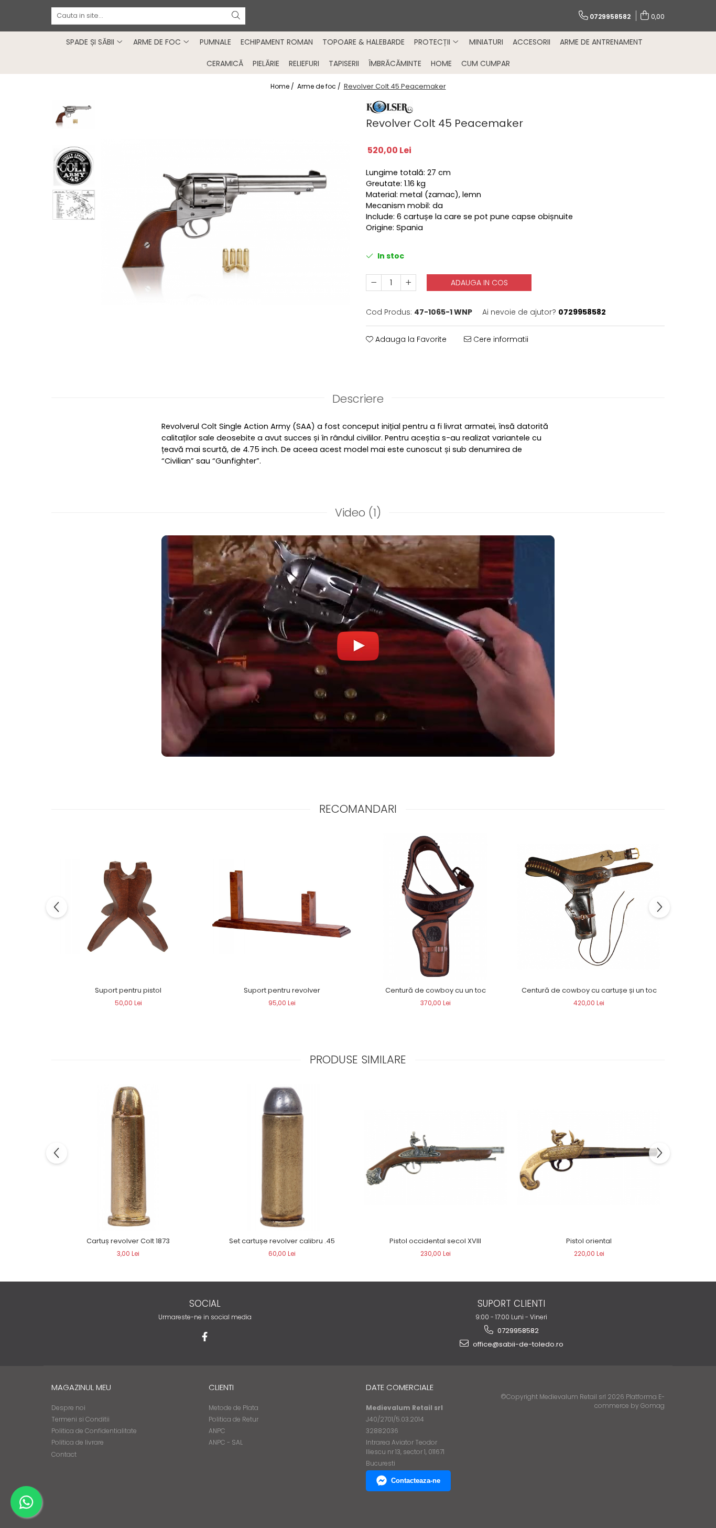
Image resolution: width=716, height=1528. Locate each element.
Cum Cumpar (485, 63)
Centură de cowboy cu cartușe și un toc (589, 990)
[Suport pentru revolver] (281, 906)
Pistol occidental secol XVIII (435, 1241)
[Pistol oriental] (588, 1157)
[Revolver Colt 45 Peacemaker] (225, 222)
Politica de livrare (77, 1442)
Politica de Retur (233, 1419)
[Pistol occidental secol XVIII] (435, 1157)
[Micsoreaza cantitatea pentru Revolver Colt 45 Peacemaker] (374, 282)
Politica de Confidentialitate (94, 1430)
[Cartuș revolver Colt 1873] (128, 1157)
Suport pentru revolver (282, 990)
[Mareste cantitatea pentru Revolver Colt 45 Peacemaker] (408, 282)
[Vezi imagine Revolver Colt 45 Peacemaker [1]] (73, 166)
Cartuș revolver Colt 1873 (128, 1241)
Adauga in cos (479, 282)
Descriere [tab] (358, 398)
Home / (283, 86)
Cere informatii (499, 339)
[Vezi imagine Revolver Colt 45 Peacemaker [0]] (73, 114)
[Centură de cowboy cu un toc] (435, 906)
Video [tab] (358, 512)
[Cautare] (235, 16)
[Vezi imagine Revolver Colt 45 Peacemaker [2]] (73, 204)
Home (441, 63)
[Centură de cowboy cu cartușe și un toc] (588, 907)
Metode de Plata (233, 1407)
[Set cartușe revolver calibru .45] (281, 1157)
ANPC (217, 1430)
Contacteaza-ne (415, 1480)
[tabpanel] (225, 222)
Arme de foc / (319, 86)
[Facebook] (205, 1337)
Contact (64, 1454)
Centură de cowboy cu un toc (435, 990)
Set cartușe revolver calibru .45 (282, 1241)
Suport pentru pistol (128, 990)
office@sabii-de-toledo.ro (517, 1344)
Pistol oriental (589, 1241)
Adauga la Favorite (410, 339)
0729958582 (517, 1331)
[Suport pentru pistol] (128, 906)
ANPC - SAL (226, 1442)
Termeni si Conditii (80, 1419)
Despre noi (68, 1407)
